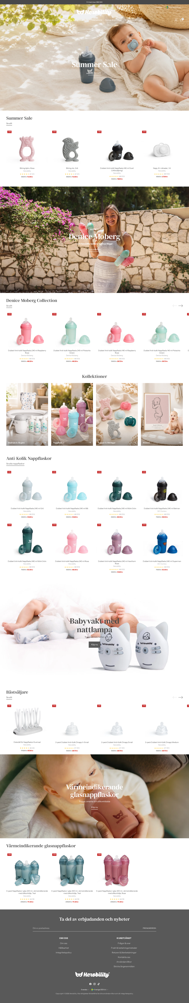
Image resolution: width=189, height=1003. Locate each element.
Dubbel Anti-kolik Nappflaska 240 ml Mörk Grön (117, 508)
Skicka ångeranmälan (124, 966)
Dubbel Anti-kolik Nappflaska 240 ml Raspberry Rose (27, 351)
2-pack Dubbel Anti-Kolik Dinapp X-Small (72, 742)
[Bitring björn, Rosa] (27, 147)
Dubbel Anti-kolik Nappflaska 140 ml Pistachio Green (162, 351)
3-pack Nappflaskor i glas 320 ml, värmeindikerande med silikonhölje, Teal (72, 892)
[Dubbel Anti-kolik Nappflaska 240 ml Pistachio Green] (72, 329)
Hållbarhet (64, 948)
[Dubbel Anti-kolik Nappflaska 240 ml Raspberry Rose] (27, 329)
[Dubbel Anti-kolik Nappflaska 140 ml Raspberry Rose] (117, 329)
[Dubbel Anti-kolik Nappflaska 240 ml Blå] (72, 487)
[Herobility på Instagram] (94, 984)
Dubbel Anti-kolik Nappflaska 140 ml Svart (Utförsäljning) (117, 169)
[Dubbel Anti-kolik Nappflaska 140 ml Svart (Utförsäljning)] (117, 147)
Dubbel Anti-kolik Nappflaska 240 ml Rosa (72, 561)
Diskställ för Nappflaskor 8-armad (27, 742)
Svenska (159, 7)
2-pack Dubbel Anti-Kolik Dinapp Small (117, 742)
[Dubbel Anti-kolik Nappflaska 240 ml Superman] (162, 540)
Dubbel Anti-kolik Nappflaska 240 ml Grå (27, 508)
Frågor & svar (124, 943)
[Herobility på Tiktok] (98, 984)
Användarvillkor (124, 961)
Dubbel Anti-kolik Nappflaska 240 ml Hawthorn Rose (117, 562)
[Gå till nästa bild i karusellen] (180, 305)
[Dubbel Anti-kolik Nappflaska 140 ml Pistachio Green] (162, 329)
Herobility (73, 994)
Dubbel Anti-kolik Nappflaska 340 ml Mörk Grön (27, 561)
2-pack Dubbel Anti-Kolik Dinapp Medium (162, 742)
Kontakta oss (124, 957)
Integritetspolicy (63, 952)
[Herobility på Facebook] (90, 984)
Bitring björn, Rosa (27, 168)
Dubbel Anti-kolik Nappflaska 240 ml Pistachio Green (72, 351)
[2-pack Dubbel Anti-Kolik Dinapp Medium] (162, 721)
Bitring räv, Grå (72, 168)
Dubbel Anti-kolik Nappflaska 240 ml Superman (162, 561)
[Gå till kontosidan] (175, 20)
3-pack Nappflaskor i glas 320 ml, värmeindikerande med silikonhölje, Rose (117, 892)
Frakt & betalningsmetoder (124, 948)
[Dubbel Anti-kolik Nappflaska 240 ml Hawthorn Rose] (117, 540)
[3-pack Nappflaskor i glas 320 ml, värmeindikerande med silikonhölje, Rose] (117, 870)
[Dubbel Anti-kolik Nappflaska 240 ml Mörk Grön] (117, 487)
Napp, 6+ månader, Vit (162, 168)
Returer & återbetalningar (124, 952)
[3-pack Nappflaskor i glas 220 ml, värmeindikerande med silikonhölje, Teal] (27, 870)
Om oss (63, 943)
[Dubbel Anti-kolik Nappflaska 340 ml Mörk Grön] (27, 540)
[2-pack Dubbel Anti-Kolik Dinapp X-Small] (72, 721)
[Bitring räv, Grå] (72, 147)
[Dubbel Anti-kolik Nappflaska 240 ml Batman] (162, 487)
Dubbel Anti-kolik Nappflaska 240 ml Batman (162, 508)
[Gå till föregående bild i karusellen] (175, 306)
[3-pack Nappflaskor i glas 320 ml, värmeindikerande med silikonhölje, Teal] (72, 870)
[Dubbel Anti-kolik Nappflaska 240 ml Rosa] (72, 540)
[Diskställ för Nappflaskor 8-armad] (27, 721)
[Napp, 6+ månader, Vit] (162, 147)
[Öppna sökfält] (7, 20)
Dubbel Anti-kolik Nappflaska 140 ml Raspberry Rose (117, 351)
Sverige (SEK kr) (175, 7)
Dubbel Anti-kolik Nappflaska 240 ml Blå (72, 508)
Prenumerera (149, 928)
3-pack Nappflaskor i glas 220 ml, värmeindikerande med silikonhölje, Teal (27, 892)
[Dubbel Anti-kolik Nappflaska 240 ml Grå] (27, 487)
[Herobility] (94, 12)
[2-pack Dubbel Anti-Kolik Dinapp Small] (117, 721)
